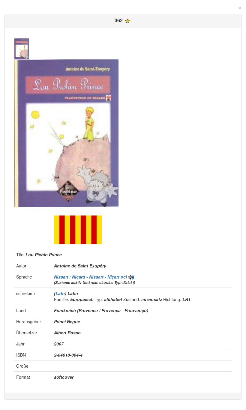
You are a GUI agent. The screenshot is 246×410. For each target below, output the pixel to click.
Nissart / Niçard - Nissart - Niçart (87, 277)
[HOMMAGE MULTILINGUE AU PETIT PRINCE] (131, 277)
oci (124, 277)
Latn (60, 293)
